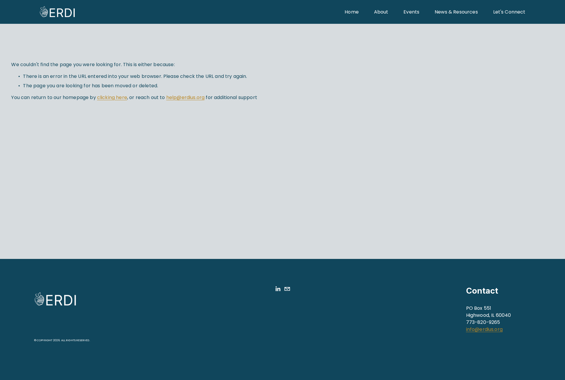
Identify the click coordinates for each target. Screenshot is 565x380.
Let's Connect (509, 12)
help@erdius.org (185, 97)
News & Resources (456, 12)
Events (411, 12)
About (381, 12)
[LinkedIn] (278, 289)
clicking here (112, 97)
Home (352, 12)
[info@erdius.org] (287, 289)
